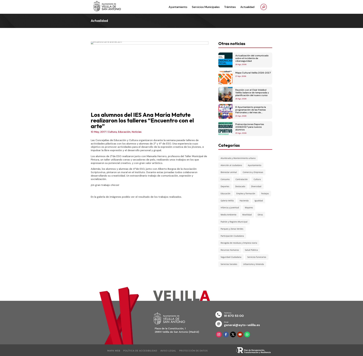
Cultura (112, 132)
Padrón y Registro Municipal (234, 221)
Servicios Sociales (229, 264)
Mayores (249, 207)
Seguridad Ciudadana (231, 257)
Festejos (265, 193)
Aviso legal (168, 351)
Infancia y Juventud (230, 207)
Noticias (137, 132)
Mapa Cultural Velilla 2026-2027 (253, 72)
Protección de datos (193, 351)
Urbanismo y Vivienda (253, 264)
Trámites (230, 7)
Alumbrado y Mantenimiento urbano (238, 158)
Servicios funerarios (256, 257)
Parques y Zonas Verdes (232, 228)
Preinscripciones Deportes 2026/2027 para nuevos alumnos (249, 127)
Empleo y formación (245, 193)
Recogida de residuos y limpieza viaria (239, 242)
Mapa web (113, 351)
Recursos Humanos (230, 250)
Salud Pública (251, 250)
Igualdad (259, 200)
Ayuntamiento (178, 7)
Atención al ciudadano (231, 165)
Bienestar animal (229, 172)
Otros (260, 214)
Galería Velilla (227, 200)
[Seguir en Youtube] (240, 334)
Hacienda (244, 200)
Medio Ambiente (228, 214)
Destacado (240, 186)
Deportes (225, 186)
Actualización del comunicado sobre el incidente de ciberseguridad (252, 58)
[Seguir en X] (233, 334)
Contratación (242, 179)
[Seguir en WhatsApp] (247, 334)
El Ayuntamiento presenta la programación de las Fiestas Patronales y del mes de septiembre (250, 111)
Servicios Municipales (206, 7)
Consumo (225, 179)
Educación (124, 132)
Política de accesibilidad (140, 351)
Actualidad (247, 7)
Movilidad (247, 214)
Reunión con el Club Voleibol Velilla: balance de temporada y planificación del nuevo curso (252, 92)
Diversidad (256, 186)
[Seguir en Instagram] (219, 334)
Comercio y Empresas (253, 172)
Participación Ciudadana (232, 236)
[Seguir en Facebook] (226, 334)
